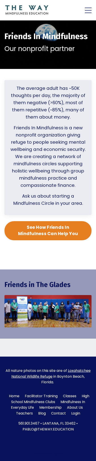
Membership (50, 407)
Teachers (24, 413)
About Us (75, 407)
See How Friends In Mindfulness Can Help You (48, 230)
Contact (58, 413)
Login (75, 413)
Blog (42, 413)
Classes (69, 396)
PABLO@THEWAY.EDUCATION (48, 429)
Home (14, 396)
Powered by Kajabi (48, 454)
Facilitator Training (41, 396)
